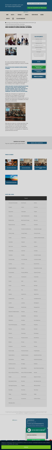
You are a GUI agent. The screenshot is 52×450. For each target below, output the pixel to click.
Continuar (26, 447)
